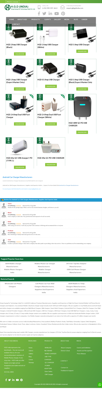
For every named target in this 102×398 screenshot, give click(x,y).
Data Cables (48, 371)
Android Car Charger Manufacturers (69, 185)
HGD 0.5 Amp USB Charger (48, 80)
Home (11, 19)
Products (35, 19)
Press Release (81, 353)
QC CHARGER (49, 362)
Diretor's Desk (65, 350)
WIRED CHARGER (50, 353)
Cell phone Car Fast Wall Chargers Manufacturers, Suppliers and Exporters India (44, 288)
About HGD (22, 19)
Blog (76, 19)
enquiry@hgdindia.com (34, 189)
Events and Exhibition (83, 347)
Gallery (57, 19)
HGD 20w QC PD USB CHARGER (50, 158)
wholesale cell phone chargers (13, 285)
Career (84, 19)
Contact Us (64, 367)
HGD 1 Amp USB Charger (79, 44)
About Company (66, 347)
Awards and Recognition (84, 350)
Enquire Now (19, 54)
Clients (47, 19)
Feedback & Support (67, 370)
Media (66, 19)
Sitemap (31, 362)
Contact (16, 24)
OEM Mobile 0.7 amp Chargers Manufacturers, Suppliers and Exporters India (76, 288)
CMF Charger (48, 374)
